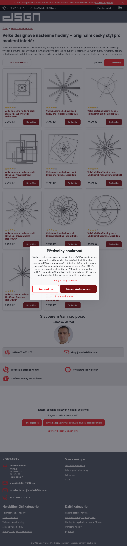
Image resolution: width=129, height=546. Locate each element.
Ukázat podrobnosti (64, 296)
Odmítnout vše (46, 289)
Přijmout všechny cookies (78, 289)
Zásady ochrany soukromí (64, 280)
